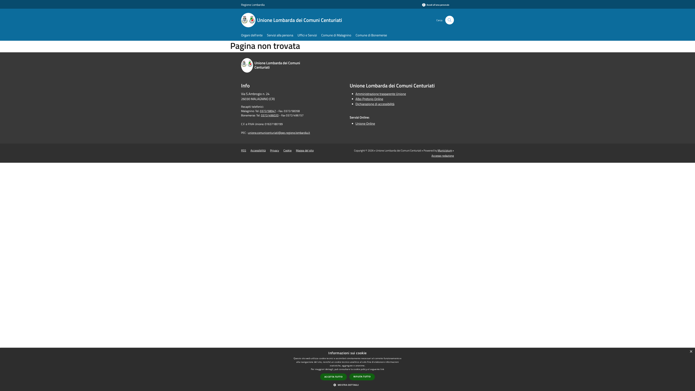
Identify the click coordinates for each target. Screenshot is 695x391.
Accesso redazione (442, 156)
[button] (347, 385)
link (382, 369)
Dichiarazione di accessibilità (374, 104)
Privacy (274, 150)
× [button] (691, 351)
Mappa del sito (305, 150)
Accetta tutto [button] (333, 376)
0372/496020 (270, 115)
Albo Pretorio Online (369, 98)
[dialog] (347, 369)
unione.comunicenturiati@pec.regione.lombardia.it (279, 133)
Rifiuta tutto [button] (362, 376)
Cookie (287, 150)
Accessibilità (258, 150)
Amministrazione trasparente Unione (380, 93)
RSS (243, 150)
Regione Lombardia (253, 5)
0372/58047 (268, 111)
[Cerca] (449, 20)
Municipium (445, 150)
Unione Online (365, 123)
